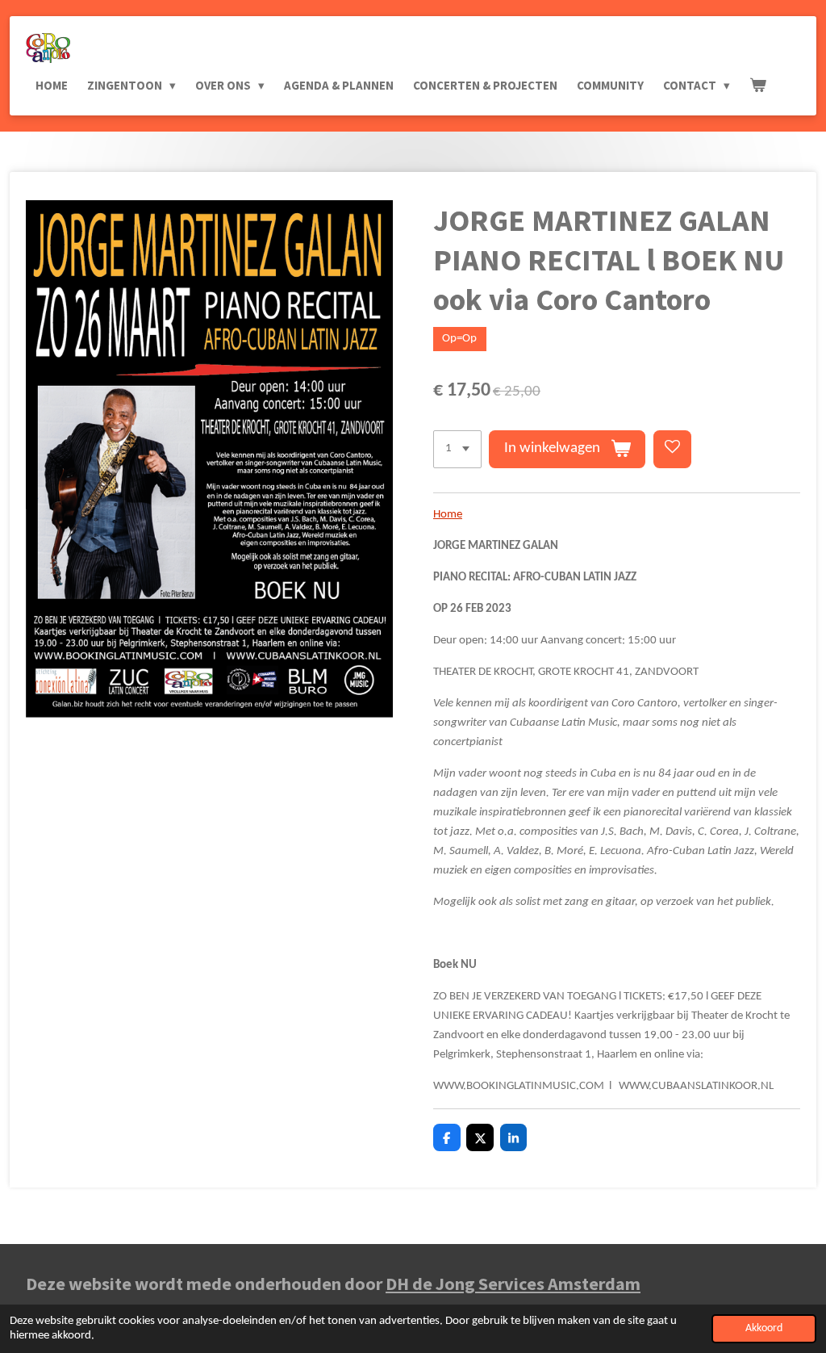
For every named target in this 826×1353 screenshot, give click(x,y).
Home (447, 515)
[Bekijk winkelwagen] (758, 85)
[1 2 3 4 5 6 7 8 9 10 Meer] (457, 449)
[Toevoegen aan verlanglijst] (672, 449)
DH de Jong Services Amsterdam (513, 1283)
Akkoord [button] (763, 1328)
